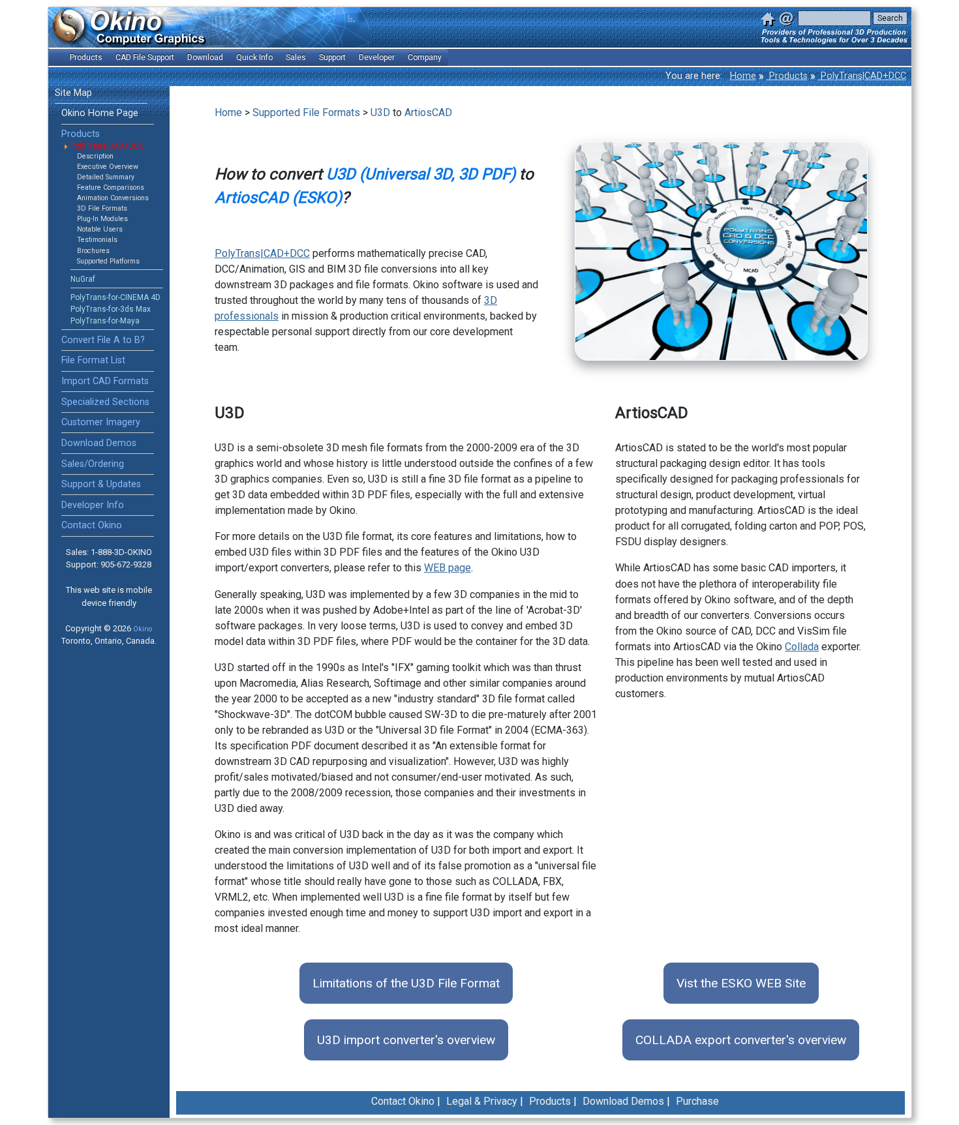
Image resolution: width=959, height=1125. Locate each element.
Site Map (73, 92)
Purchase (697, 1101)
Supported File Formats (306, 112)
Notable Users (100, 229)
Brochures (93, 251)
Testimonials (97, 239)
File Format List (93, 360)
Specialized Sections (105, 402)
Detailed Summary (105, 177)
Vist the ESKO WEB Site (741, 983)
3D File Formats (102, 208)
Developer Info (92, 505)
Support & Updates (101, 484)
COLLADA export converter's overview (740, 1039)
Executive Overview (107, 166)
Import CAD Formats (105, 381)
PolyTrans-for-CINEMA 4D (115, 297)
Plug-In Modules (102, 219)
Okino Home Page (99, 113)
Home (743, 76)
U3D (380, 112)
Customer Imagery (100, 422)
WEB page (447, 568)
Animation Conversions (113, 198)
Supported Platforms (108, 261)
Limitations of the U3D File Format (406, 983)
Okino (142, 629)
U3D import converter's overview (406, 1039)
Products (787, 76)
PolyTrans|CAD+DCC (862, 76)
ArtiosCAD (428, 112)
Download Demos (98, 443)
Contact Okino (91, 525)
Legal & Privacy (481, 1101)
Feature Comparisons (110, 187)
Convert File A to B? (103, 340)
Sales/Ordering (92, 464)
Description (95, 156)
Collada (802, 646)
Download (205, 57)
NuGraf (82, 279)
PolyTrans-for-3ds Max (110, 309)
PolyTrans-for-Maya (105, 320)
